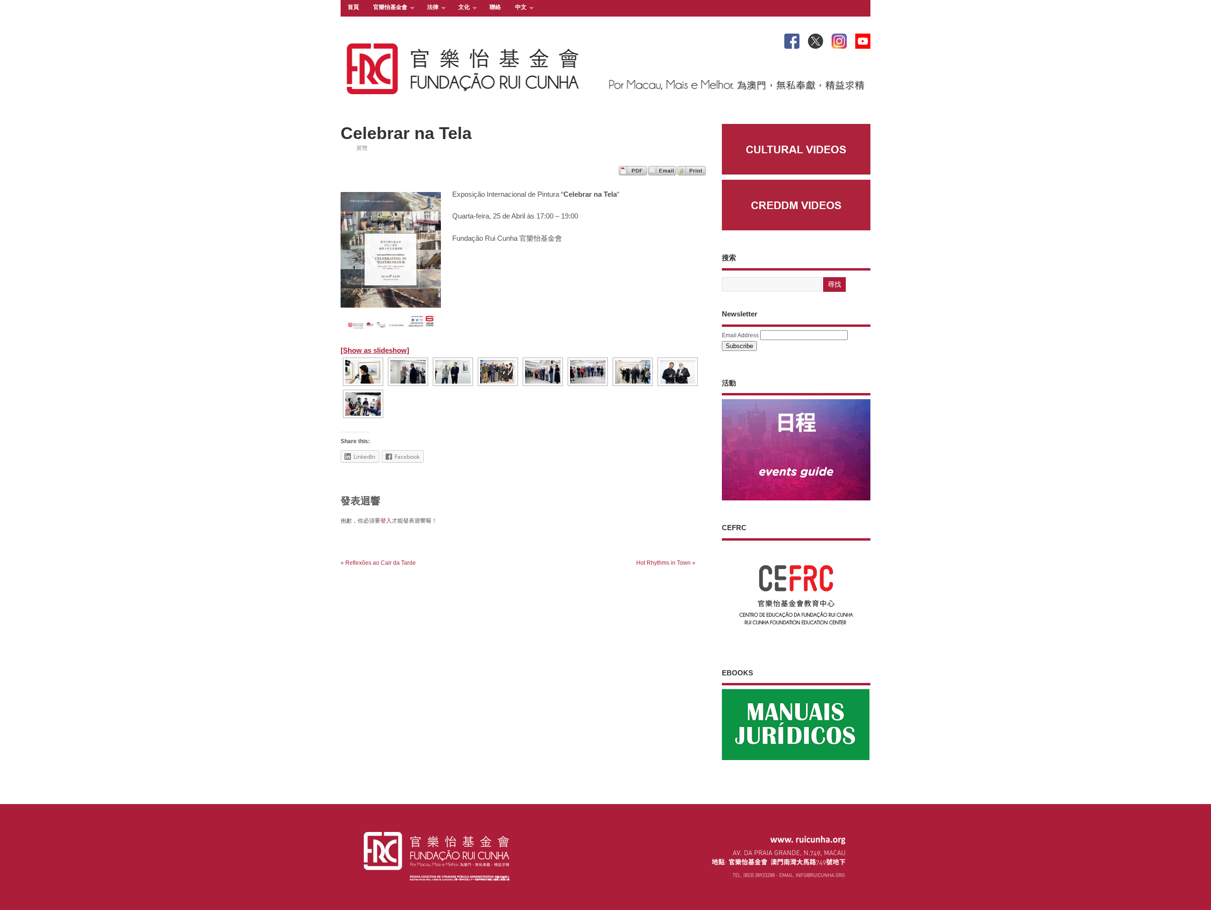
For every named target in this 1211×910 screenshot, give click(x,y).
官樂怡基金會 (386, 8)
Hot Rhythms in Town (663, 563)
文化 (460, 8)
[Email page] (662, 173)
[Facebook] (791, 39)
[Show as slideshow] (375, 350)
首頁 (353, 7)
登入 (386, 520)
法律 (429, 8)
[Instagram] (839, 39)
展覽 (362, 148)
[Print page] (691, 173)
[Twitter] (815, 39)
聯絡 (495, 7)
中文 (517, 8)
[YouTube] (862, 39)
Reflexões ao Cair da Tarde (380, 563)
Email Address (740, 335)
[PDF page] (633, 173)
